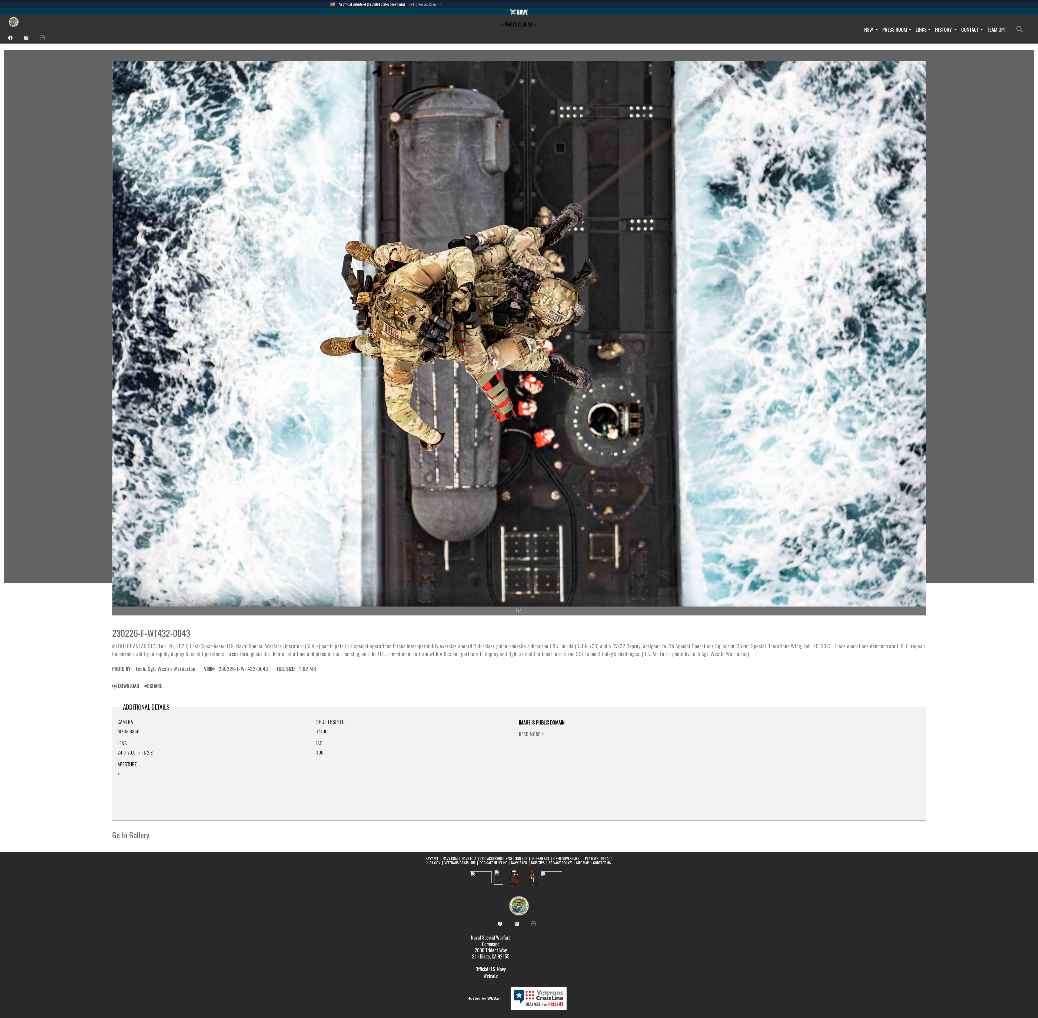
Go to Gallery (130, 835)
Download (128, 686)
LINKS (921, 29)
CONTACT (970, 29)
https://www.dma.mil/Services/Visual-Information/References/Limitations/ (743, 753)
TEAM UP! (996, 29)
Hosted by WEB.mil (485, 998)
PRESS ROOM (894, 29)
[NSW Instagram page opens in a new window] (26, 37)
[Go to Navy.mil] (519, 11)
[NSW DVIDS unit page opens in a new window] (42, 37)
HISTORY (944, 29)
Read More (530, 734)
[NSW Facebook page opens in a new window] (10, 37)
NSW (869, 29)
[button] (425, 4)
